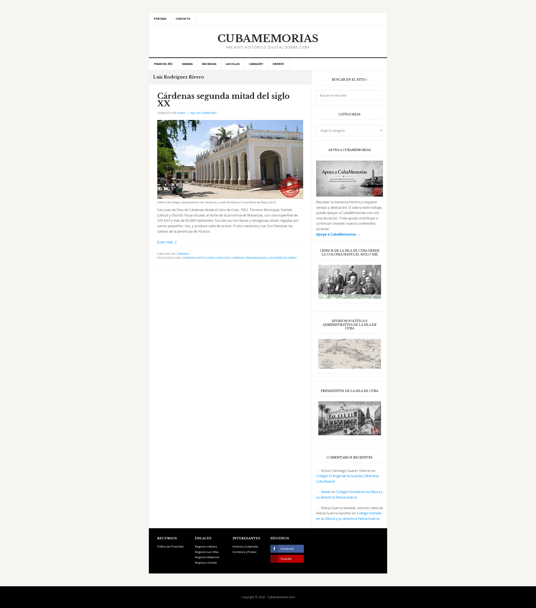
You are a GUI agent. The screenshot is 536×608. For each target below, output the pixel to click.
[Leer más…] (166, 242)
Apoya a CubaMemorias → (338, 234)
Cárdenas (183, 254)
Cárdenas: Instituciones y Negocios (206, 258)
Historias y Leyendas (245, 546)
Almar (325, 491)
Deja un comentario (203, 113)
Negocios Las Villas (207, 552)
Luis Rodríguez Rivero (282, 258)
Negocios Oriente (206, 562)
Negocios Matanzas (207, 557)
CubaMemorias (268, 38)
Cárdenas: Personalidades (249, 258)
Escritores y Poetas (244, 552)
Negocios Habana (206, 546)
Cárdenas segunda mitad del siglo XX (223, 99)
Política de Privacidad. (170, 546)
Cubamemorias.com (281, 597)
